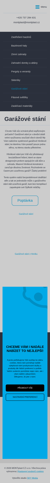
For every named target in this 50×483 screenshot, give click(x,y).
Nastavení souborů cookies (31, 471)
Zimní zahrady (18, 54)
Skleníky (15, 80)
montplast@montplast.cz (26, 22)
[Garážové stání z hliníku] (25, 270)
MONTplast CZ (13, 5)
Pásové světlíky (19, 97)
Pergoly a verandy (21, 71)
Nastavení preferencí (25, 397)
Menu (44, 7)
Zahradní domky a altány (24, 63)
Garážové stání (19, 88)
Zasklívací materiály (21, 106)
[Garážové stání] (25, 230)
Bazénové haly (19, 45)
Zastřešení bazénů (21, 37)
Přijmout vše (25, 388)
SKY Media (32, 478)
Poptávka (25, 200)
